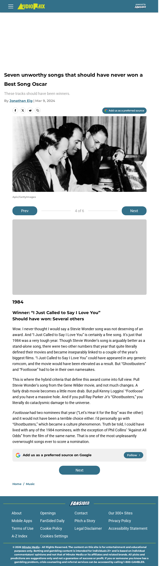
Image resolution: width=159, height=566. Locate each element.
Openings (48, 513)
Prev (25, 211)
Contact (81, 513)
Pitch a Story (85, 521)
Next (134, 211)
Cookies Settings (54, 536)
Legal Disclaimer (88, 528)
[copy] (38, 110)
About (17, 513)
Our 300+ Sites (120, 513)
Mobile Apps (22, 521)
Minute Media (31, 547)
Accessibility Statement (127, 528)
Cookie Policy (51, 528)
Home (17, 484)
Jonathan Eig (21, 101)
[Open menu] (10, 6)
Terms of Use (23, 528)
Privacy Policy (119, 521)
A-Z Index (19, 536)
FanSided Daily (52, 521)
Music (30, 484)
